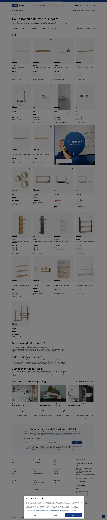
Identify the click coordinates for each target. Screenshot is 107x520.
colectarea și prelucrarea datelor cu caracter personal (44, 510)
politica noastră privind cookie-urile (68, 510)
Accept (73, 515)
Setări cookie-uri (35, 515)
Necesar (55, 515)
